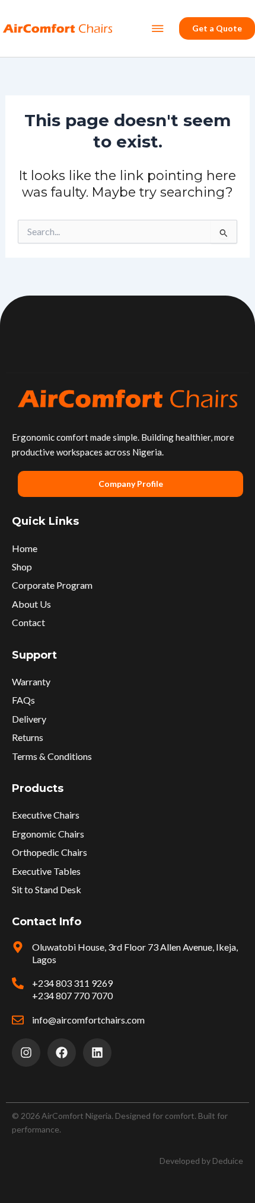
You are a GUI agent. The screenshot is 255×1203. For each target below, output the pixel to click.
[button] (157, 28)
